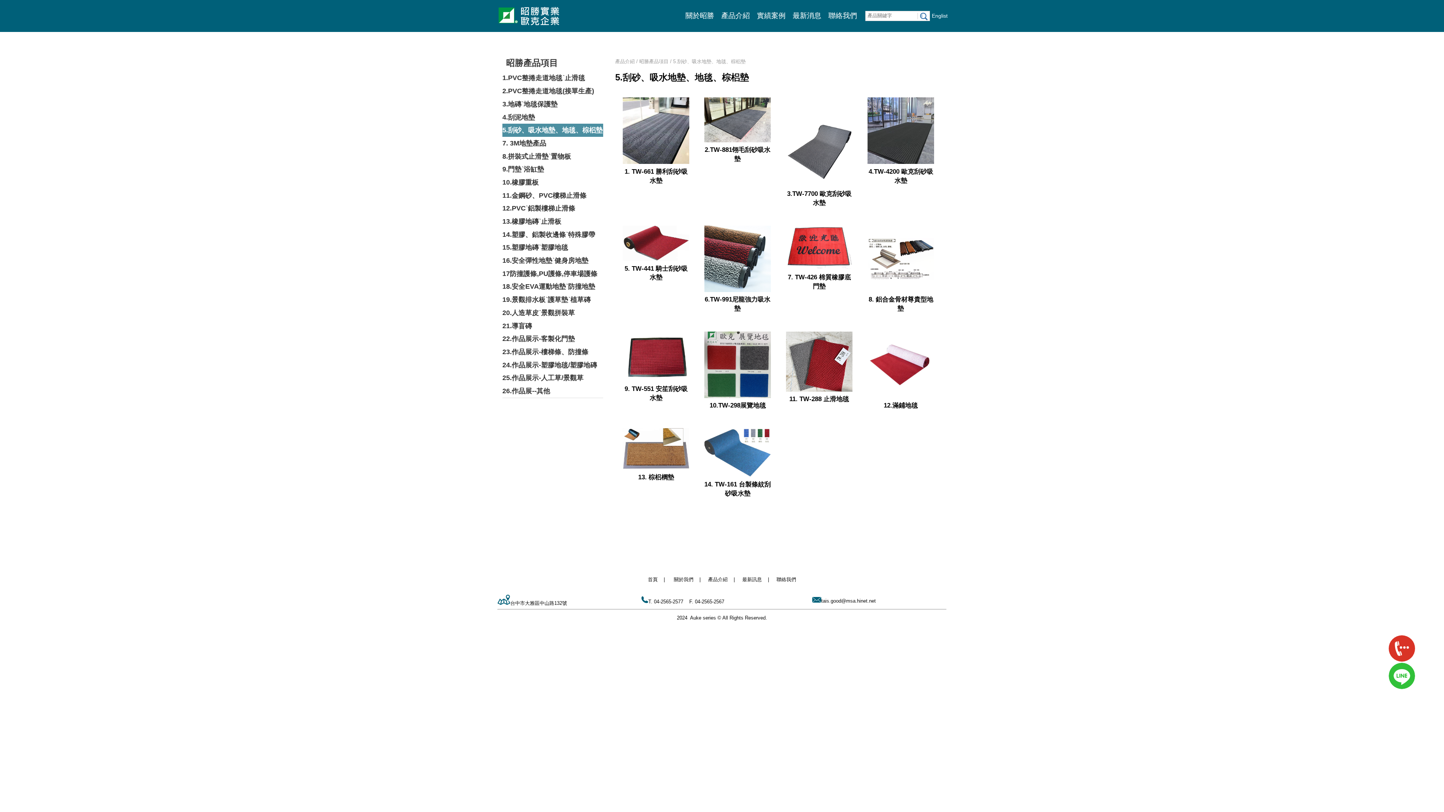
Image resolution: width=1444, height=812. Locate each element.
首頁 (653, 579)
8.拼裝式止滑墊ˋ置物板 (536, 156)
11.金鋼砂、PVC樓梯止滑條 (544, 195)
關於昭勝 (700, 16)
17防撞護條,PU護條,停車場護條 (550, 273)
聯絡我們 (842, 16)
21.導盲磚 (517, 326)
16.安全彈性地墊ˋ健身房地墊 (545, 260)
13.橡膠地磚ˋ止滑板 (531, 221)
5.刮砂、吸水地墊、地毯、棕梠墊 (552, 130)
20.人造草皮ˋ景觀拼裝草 (538, 313)
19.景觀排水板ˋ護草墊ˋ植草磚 (546, 299)
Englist (940, 16)
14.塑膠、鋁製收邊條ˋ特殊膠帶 (548, 234)
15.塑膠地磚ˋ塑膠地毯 (535, 247)
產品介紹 (735, 16)
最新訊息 (752, 579)
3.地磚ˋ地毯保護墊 (530, 104)
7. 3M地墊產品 (524, 143)
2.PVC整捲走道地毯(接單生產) (548, 91)
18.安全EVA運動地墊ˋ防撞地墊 (548, 286)
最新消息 (807, 16)
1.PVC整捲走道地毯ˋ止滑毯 (543, 78)
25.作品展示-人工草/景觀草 (543, 378)
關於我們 (683, 579)
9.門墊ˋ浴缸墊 (523, 169)
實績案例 (771, 16)
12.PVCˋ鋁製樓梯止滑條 (538, 208)
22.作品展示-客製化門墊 (538, 338)
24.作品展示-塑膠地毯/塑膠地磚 (549, 365)
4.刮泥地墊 (518, 117)
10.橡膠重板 (520, 182)
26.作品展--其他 (526, 391)
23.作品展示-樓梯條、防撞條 (545, 352)
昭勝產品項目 (532, 63)
